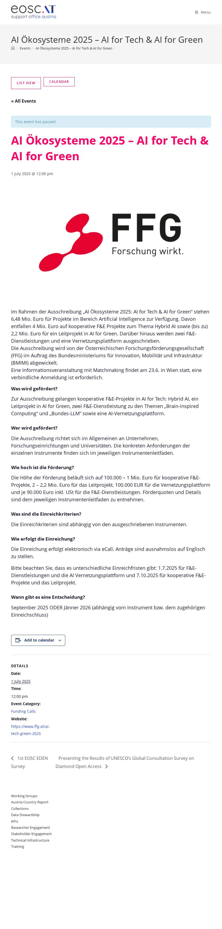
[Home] (13, 48)
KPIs (14, 821)
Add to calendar (39, 640)
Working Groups (24, 795)
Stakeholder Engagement (31, 833)
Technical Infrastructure (30, 840)
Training (17, 846)
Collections (20, 808)
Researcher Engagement (30, 827)
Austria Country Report (29, 802)
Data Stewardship (25, 814)
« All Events (23, 101)
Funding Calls (23, 711)
